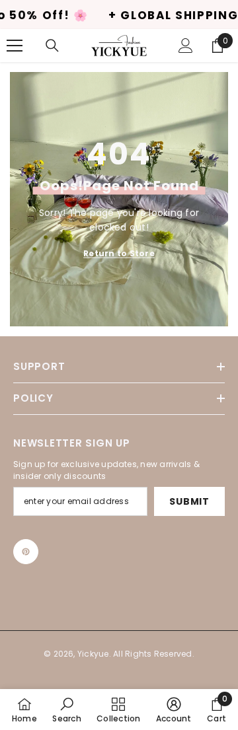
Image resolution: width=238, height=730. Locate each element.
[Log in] (185, 45)
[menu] (14, 46)
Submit (189, 501)
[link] (66, 709)
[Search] (52, 46)
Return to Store (119, 252)
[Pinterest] (25, 551)
